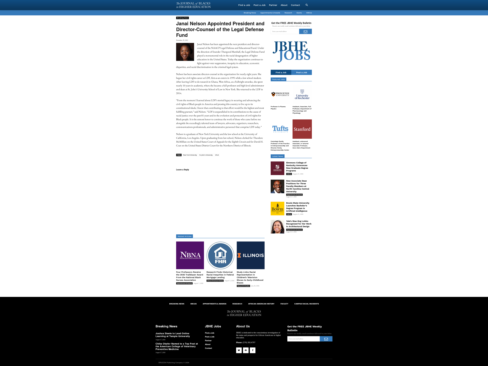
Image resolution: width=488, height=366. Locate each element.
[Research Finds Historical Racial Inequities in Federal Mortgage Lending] (220, 255)
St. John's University (206, 155)
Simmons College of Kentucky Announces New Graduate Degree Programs (297, 166)
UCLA (217, 155)
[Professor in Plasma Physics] (280, 94)
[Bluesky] (239, 350)
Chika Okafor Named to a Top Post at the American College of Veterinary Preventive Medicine (177, 346)
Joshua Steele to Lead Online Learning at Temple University (173, 335)
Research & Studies (243, 286)
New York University (190, 155)
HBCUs (289, 174)
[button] (307, 5)
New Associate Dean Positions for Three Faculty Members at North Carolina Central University (297, 186)
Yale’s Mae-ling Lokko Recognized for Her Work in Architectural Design (298, 224)
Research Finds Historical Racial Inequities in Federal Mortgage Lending (220, 275)
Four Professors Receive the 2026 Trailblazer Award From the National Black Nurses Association (189, 276)
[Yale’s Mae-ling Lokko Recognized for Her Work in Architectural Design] (277, 226)
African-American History (215, 281)
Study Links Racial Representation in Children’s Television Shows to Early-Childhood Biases (250, 277)
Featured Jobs (278, 79)
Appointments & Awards (184, 283)
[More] (240, 160)
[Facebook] (252, 350)
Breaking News (182, 18)
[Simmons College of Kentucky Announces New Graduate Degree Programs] (277, 168)
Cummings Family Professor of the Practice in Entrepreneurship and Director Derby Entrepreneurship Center (280, 146)
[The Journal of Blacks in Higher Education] (193, 5)
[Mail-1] (246, 350)
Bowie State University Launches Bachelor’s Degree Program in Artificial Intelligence (297, 207)
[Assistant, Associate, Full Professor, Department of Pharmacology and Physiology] (302, 94)
